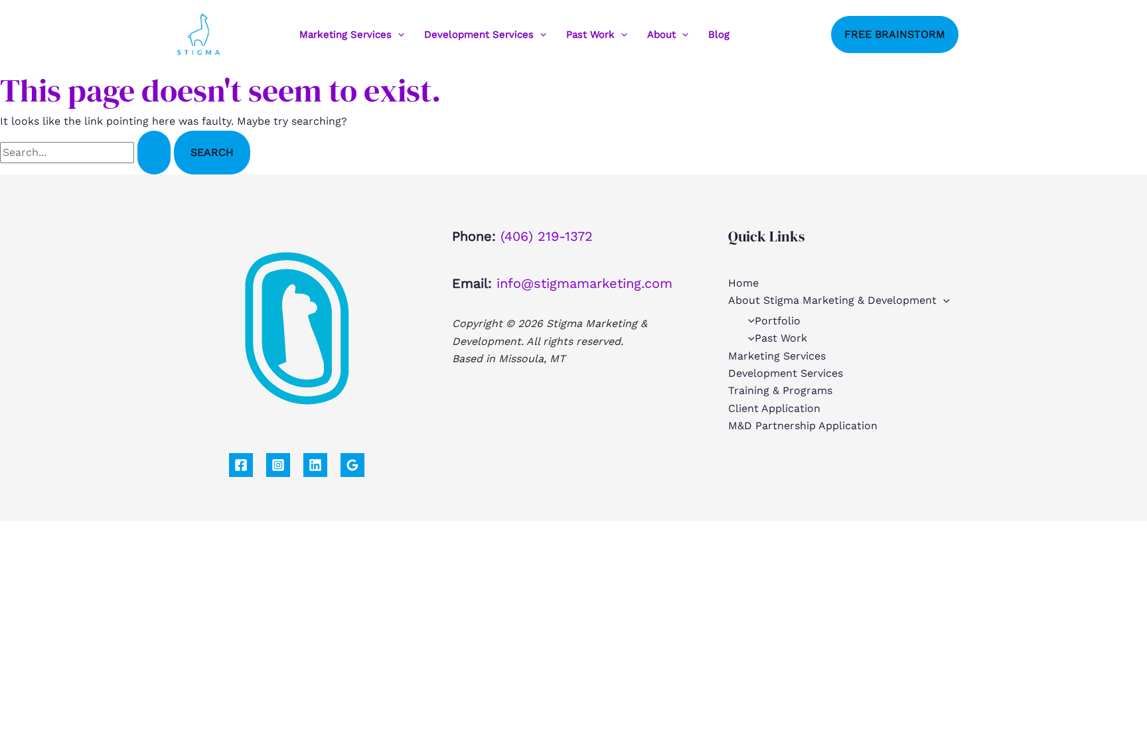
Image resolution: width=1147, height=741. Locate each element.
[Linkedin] (798, 34)
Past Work (590, 34)
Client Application (774, 408)
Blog (718, 34)
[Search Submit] (154, 152)
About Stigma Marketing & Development (832, 300)
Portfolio (778, 320)
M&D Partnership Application (803, 425)
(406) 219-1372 (546, 236)
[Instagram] (779, 34)
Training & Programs (780, 390)
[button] (398, 34)
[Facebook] (759, 34)
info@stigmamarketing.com (584, 283)
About (661, 34)
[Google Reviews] (352, 465)
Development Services (479, 34)
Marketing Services (345, 34)
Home (743, 283)
